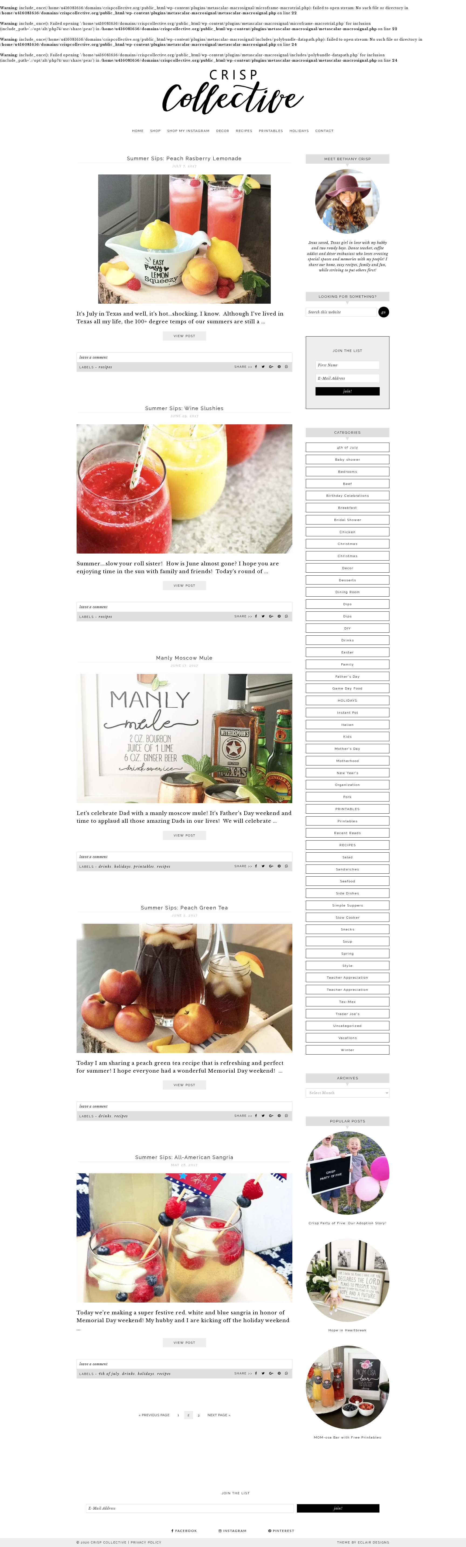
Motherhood (347, 761)
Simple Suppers (347, 905)
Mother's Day (348, 749)
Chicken (348, 532)
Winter (347, 1050)
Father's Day (347, 676)
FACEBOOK (185, 1530)
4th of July (109, 1374)
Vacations (347, 1038)
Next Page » (219, 1415)
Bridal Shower (347, 520)
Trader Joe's (348, 1014)
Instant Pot (347, 713)
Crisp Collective (233, 91)
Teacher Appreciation (347, 977)
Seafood (347, 881)
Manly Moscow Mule (184, 658)
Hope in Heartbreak (347, 1330)
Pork (347, 797)
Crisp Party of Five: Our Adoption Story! (348, 1223)
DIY (347, 628)
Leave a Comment (94, 357)
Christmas (348, 544)
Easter (347, 652)
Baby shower (347, 459)
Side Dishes (347, 893)
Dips (347, 604)
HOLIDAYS (122, 866)
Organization (347, 785)
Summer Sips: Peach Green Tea (184, 908)
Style (347, 966)
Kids (347, 736)
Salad (347, 857)
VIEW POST (185, 336)
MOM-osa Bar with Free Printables (347, 1437)
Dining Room (347, 592)
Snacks (348, 929)
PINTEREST (283, 1530)
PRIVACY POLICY (146, 1542)
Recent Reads (347, 833)
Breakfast (347, 508)
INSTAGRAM (234, 1530)
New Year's (348, 773)
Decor (347, 568)
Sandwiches (347, 869)
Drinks (105, 866)
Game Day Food (348, 688)
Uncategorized (347, 1026)
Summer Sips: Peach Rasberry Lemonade (184, 158)
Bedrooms (347, 472)
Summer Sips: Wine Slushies (184, 408)
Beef (347, 484)
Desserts (347, 580)
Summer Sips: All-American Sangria (184, 1157)
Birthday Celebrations (347, 496)
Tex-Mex (347, 1002)
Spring (347, 954)
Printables (348, 821)
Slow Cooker (348, 917)
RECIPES (105, 367)
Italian (347, 725)
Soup (347, 941)
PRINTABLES (144, 866)
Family (347, 664)
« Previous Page (154, 1415)
